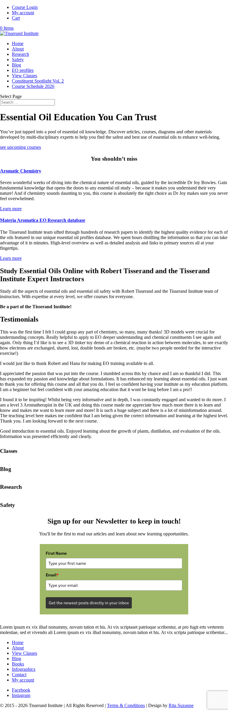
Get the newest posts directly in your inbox (89, 603)
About (18, 48)
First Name (56, 553)
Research (20, 54)
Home (17, 43)
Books (18, 663)
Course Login (25, 7)
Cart (16, 17)
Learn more (11, 208)
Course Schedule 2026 (33, 86)
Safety (18, 59)
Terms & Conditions (126, 705)
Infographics (23, 669)
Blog (16, 64)
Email (52, 575)
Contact (19, 674)
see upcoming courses (20, 147)
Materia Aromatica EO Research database (42, 220)
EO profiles (23, 70)
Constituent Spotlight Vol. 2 (38, 80)
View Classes (24, 75)
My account (23, 12)
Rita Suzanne (181, 705)
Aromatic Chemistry (20, 170)
